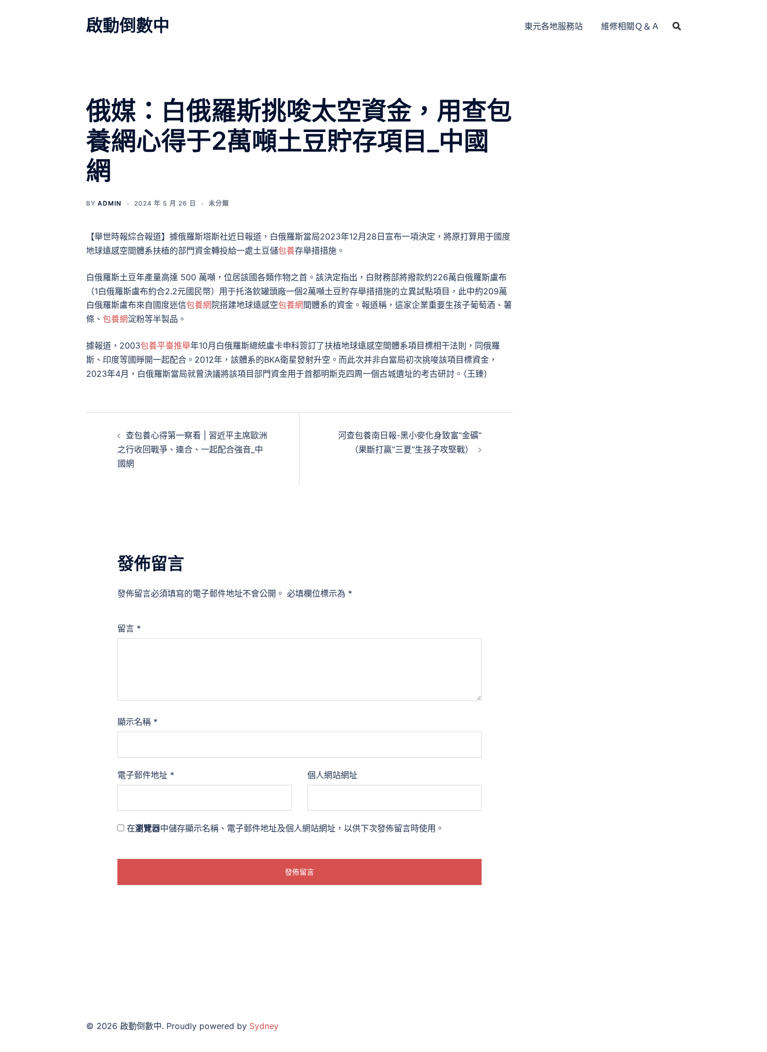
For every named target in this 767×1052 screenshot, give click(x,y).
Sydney (264, 1026)
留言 (129, 628)
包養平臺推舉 (165, 345)
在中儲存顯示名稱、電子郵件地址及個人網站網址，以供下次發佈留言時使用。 (285, 828)
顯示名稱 (137, 721)
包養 (286, 250)
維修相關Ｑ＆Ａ (630, 26)
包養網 (198, 305)
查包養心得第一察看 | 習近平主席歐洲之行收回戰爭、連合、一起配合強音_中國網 (192, 449)
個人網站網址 (332, 775)
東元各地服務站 (553, 26)
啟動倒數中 (128, 25)
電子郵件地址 (145, 775)
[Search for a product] (677, 26)
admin (110, 203)
